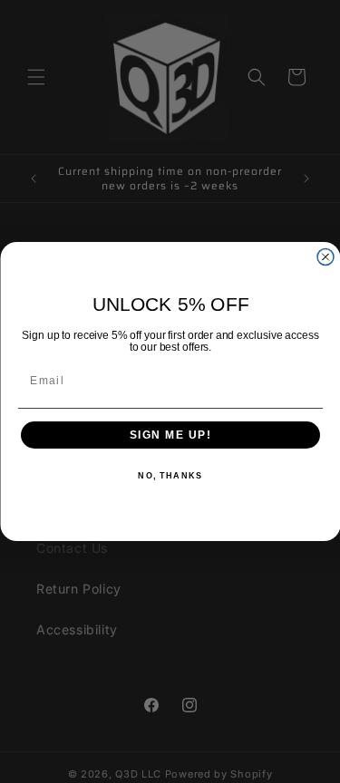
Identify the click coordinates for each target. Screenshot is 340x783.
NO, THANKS (170, 476)
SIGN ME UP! (170, 435)
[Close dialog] (325, 257)
